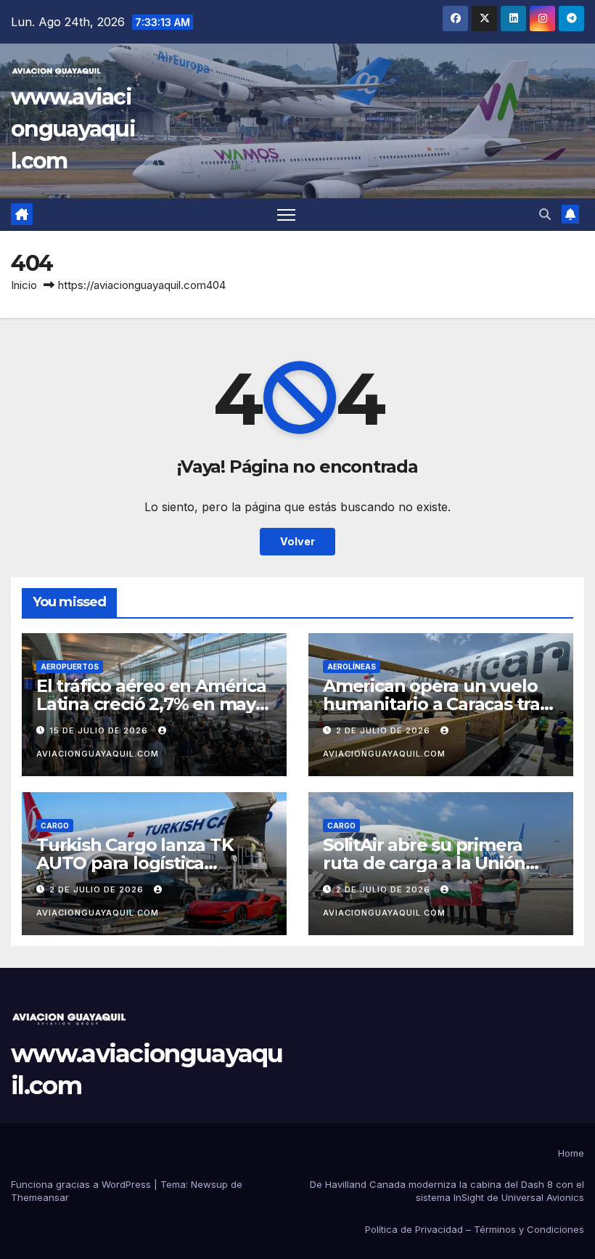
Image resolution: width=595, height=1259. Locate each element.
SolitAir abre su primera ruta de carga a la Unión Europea (424, 863)
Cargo (55, 825)
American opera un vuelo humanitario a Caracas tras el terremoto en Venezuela (437, 704)
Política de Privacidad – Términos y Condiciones (474, 1229)
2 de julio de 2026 (384, 730)
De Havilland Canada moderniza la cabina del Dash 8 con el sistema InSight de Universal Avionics (447, 1190)
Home (571, 1153)
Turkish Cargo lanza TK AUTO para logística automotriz (135, 863)
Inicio (24, 285)
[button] (545, 214)
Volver (297, 541)
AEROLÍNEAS (351, 666)
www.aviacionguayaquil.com (73, 128)
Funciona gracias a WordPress (82, 1184)
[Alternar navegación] (286, 214)
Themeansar (40, 1197)
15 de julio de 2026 (100, 730)
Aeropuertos (70, 666)
